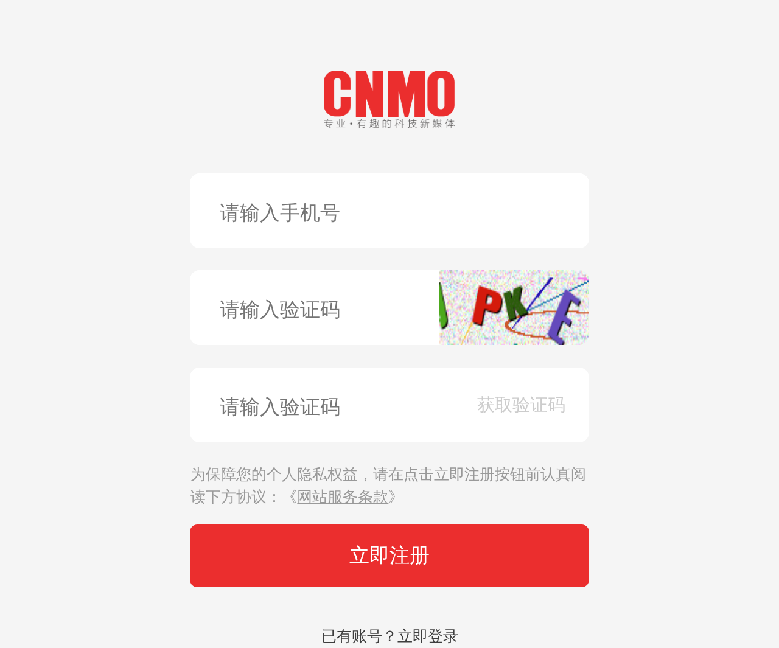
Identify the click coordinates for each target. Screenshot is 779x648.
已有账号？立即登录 (389, 636)
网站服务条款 (342, 497)
